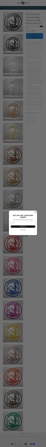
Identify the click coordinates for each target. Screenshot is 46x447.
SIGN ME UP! (23, 226)
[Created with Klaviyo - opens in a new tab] (23, 235)
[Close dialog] (35, 212)
